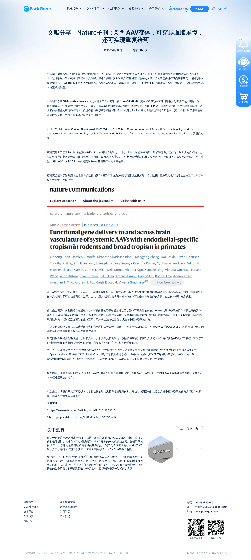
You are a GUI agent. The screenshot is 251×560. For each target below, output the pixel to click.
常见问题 (65, 511)
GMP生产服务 (31, 506)
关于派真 (29, 516)
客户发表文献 (67, 501)
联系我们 (65, 516)
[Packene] (37, 9)
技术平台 (29, 511)
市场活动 (29, 521)
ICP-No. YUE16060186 (117, 552)
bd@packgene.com (207, 511)
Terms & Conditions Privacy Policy (207, 552)
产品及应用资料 (69, 506)
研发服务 (29, 501)
